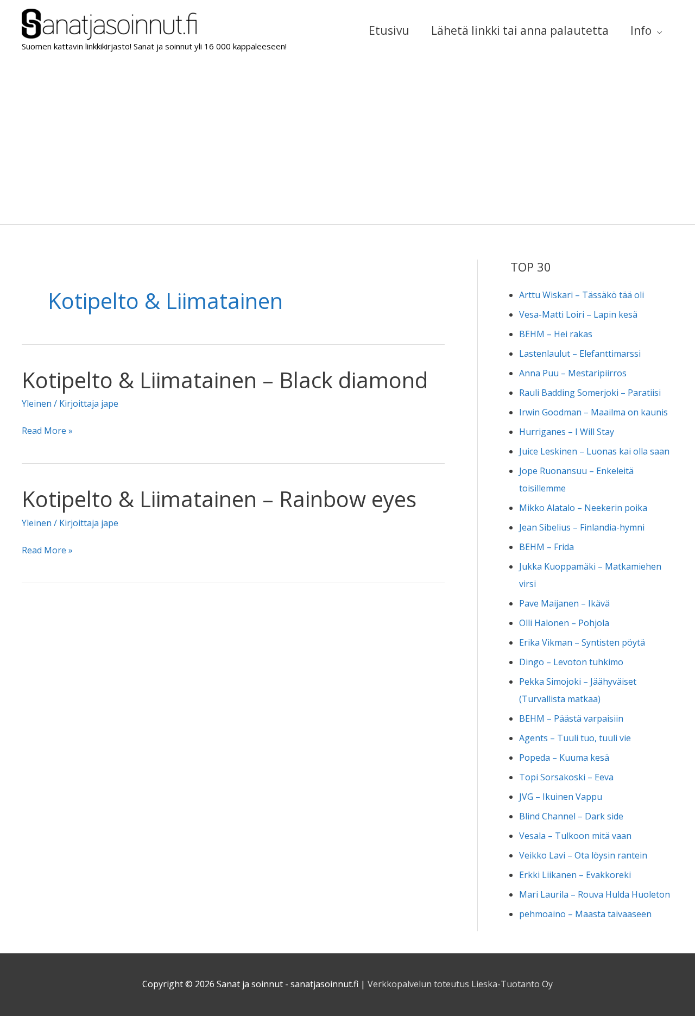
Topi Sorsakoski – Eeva (566, 777)
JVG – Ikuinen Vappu (560, 797)
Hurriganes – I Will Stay (566, 432)
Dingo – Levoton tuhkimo (571, 662)
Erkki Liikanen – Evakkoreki (575, 875)
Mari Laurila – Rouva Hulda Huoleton (594, 894)
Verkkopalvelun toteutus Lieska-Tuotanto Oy (460, 984)
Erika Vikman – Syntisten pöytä (582, 642)
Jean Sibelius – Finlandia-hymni (582, 527)
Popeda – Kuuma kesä (564, 757)
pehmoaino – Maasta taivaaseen (585, 914)
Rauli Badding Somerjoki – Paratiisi (590, 393)
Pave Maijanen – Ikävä (564, 603)
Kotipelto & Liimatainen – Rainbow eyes (219, 499)
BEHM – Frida (546, 547)
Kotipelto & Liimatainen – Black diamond (225, 380)
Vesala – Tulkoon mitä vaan (575, 836)
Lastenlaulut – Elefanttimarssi (580, 353)
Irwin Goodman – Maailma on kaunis (593, 412)
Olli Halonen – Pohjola (564, 623)
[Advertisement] (347, 143)
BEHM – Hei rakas (555, 334)
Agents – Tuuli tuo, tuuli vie (575, 738)
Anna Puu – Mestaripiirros (573, 373)
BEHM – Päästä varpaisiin (571, 718)
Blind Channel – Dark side (571, 816)
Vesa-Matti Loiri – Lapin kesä (578, 314)
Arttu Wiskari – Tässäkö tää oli (581, 295)
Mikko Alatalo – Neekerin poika (583, 508)
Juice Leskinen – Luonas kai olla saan (594, 451)
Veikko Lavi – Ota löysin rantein (583, 855)
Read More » (47, 431)
